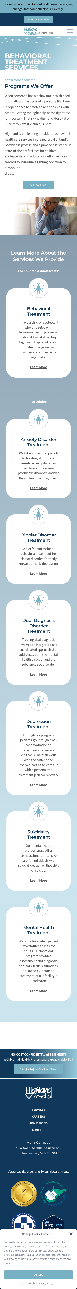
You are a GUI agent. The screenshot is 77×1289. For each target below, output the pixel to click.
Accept (38, 1275)
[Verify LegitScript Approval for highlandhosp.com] (53, 1227)
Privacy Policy (45, 1284)
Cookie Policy (29, 1284)
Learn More (38, 367)
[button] (71, 1234)
